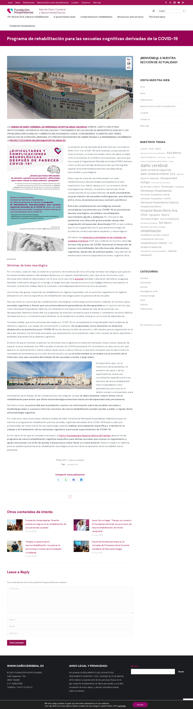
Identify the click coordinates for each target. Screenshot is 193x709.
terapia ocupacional (151, 247)
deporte (180, 174)
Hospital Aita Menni (151, 206)
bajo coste (171, 157)
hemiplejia (179, 186)
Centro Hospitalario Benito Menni (154, 161)
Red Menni (165, 222)
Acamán (144, 148)
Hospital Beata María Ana (159, 210)
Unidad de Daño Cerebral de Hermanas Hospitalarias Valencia (49, 126)
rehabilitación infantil (154, 243)
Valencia (172, 251)
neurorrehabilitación (169, 218)
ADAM (151, 149)
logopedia (154, 214)
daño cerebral (154, 165)
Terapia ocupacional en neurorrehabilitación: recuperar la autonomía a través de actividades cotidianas (43, 547)
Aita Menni (174, 153)
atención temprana (148, 157)
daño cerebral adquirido (156, 170)
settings (122, 706)
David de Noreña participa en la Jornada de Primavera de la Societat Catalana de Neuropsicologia (111, 545)
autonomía (161, 157)
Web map (144, 125)
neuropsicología (150, 218)
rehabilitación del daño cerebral (155, 235)
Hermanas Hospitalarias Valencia (160, 202)
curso (171, 161)
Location (144, 112)
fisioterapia (167, 186)
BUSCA (135, 666)
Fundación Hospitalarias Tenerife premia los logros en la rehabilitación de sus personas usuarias (45, 524)
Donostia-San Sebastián (160, 182)
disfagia (145, 182)
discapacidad (168, 178)
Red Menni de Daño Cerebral (153, 227)
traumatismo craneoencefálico (153, 251)
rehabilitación (151, 231)
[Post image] (15, 525)
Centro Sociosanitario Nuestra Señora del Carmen (85, 435)
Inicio (142, 86)
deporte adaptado (150, 178)
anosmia (79, 278)
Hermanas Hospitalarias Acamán (155, 194)
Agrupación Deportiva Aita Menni (153, 153)
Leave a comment (76, 460)
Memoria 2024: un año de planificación (158, 106)
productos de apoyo (149, 223)
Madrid (165, 214)
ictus (144, 214)
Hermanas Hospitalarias (156, 191)
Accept (140, 704)
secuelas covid (72, 464)
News (142, 93)
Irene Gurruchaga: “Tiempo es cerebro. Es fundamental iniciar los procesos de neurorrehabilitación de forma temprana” (112, 526)
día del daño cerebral (150, 186)
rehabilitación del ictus (152, 239)
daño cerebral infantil (155, 174)
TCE (170, 243)
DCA (172, 174)
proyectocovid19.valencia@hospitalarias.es (37, 140)
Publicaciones (146, 99)
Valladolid (146, 255)
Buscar (181, 672)
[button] (172, 11)
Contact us (145, 119)
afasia (158, 148)
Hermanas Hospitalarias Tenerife (156, 198)
